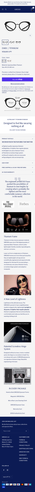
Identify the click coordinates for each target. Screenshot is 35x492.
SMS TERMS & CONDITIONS (23, 459)
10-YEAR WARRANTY (8, 172)
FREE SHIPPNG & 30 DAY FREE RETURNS (14, 167)
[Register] (26, 431)
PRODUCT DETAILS (7, 138)
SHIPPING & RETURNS (26, 448)
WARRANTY (23, 455)
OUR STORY (5, 163)
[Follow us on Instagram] (7, 470)
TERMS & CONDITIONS (23, 441)
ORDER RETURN (24, 452)
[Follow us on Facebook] (4, 470)
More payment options (17, 84)
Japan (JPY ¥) (6, 476)
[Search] (6, 9)
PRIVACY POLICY (24, 445)
